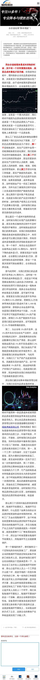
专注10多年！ (18, 15)
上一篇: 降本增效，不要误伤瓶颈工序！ (14, 627)
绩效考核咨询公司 (10, 427)
